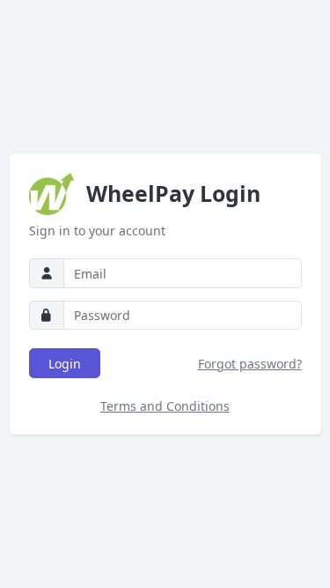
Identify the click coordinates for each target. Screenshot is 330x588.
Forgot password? (250, 363)
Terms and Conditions (165, 406)
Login (64, 363)
